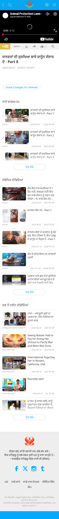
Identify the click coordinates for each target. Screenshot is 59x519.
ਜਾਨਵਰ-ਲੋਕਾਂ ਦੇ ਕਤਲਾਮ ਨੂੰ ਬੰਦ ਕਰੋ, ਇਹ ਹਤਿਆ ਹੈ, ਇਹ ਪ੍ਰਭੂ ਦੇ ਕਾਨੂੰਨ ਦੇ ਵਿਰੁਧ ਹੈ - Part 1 (42, 235)
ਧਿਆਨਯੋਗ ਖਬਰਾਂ (36, 379)
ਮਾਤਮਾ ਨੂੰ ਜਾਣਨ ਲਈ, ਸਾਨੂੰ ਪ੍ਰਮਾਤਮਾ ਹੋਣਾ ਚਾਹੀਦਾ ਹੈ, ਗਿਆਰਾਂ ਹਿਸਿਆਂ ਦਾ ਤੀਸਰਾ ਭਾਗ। (40, 406)
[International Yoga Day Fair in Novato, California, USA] (14, 362)
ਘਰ (6, 481)
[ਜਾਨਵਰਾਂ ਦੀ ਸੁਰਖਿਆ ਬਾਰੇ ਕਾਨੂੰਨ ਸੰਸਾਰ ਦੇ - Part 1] (17, 115)
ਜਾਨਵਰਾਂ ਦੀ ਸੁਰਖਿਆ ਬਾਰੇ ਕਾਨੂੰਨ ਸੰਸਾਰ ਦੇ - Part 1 (42, 111)
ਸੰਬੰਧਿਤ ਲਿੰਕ (48, 481)
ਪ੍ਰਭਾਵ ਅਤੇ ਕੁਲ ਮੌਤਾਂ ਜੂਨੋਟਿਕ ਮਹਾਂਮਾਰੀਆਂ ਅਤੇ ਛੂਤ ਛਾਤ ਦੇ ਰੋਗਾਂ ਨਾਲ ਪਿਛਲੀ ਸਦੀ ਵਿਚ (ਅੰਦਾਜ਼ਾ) (42, 281)
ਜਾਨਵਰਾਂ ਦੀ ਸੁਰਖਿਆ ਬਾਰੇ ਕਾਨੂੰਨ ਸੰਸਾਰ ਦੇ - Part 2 (42, 133)
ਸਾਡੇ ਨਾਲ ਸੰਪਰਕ (31, 481)
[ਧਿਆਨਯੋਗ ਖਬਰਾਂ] (14, 384)
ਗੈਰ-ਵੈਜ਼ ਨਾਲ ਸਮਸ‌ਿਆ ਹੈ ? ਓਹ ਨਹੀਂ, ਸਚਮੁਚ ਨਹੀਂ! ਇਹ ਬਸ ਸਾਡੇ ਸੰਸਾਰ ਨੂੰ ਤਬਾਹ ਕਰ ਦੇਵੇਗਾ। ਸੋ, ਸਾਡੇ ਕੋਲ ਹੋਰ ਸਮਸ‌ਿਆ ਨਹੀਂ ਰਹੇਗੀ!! (41, 194)
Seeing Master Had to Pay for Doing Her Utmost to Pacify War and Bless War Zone (40, 341)
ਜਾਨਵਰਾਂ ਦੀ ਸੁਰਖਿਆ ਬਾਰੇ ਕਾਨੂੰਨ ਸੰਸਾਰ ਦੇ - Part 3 (42, 155)
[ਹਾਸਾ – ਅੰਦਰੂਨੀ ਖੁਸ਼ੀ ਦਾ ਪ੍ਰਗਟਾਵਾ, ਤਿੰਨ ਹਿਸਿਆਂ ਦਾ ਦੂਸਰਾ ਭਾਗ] (14, 319)
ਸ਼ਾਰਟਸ (21, 67)
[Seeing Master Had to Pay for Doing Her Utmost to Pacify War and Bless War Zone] (14, 341)
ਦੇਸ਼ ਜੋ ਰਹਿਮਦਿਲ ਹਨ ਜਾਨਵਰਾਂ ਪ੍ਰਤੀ (42, 255)
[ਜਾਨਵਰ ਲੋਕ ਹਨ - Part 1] (14, 215)
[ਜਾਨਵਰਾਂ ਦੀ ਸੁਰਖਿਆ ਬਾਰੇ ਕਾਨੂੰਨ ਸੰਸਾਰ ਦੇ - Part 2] (17, 137)
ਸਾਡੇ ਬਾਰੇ (15, 481)
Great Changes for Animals (22, 87)
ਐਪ (29, 487)
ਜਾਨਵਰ (30, 67)
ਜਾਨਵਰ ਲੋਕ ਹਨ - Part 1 (40, 210)
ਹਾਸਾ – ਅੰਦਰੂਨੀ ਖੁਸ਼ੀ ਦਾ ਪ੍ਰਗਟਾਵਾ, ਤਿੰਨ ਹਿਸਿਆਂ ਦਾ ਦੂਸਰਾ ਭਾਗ (41, 317)
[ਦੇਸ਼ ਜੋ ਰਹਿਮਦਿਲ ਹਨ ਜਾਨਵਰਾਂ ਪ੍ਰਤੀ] (14, 259)
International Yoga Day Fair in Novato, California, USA (41, 360)
